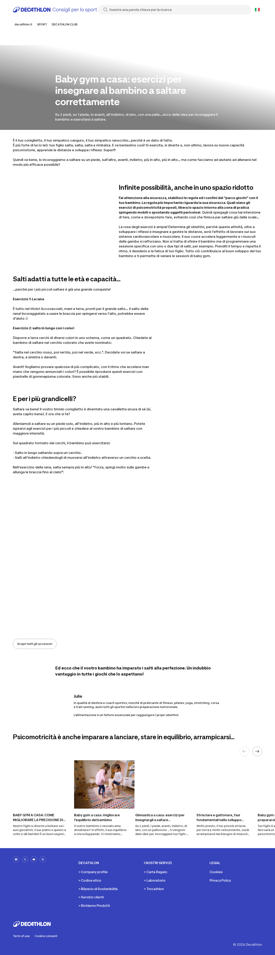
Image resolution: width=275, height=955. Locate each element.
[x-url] (25, 859)
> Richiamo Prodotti (94, 906)
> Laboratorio (154, 880)
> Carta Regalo (155, 872)
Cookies (216, 872)
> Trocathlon (154, 889)
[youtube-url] (34, 859)
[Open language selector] (257, 10)
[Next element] (257, 751)
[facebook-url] (16, 859)
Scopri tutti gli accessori (34, 643)
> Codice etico (90, 880)
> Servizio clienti (91, 897)
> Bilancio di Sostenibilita (98, 889)
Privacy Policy (220, 880)
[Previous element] (244, 751)
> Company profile (93, 872)
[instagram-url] (42, 859)
